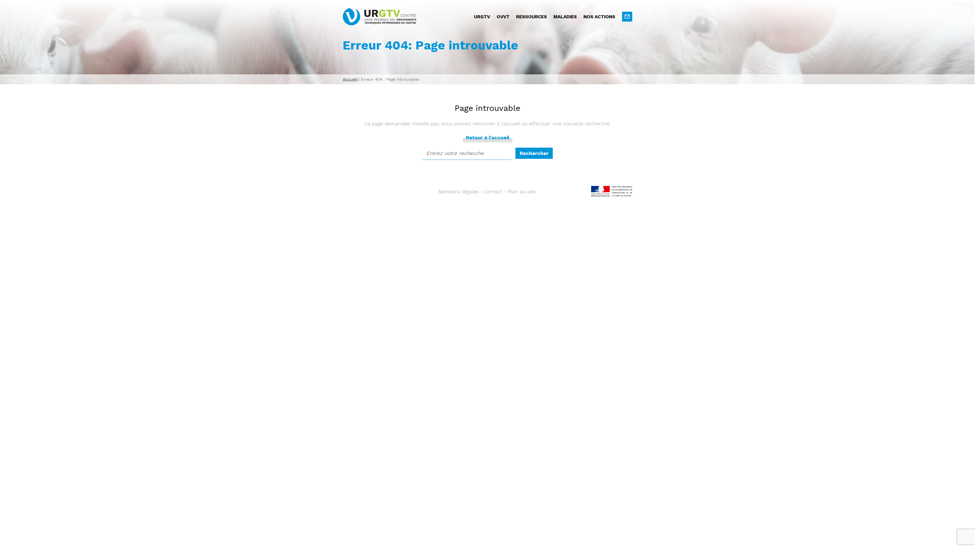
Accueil (350, 79)
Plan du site (521, 192)
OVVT (503, 16)
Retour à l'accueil (487, 137)
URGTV (482, 16)
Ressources (531, 16)
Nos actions (599, 16)
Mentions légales (458, 192)
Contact (493, 192)
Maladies (565, 16)
